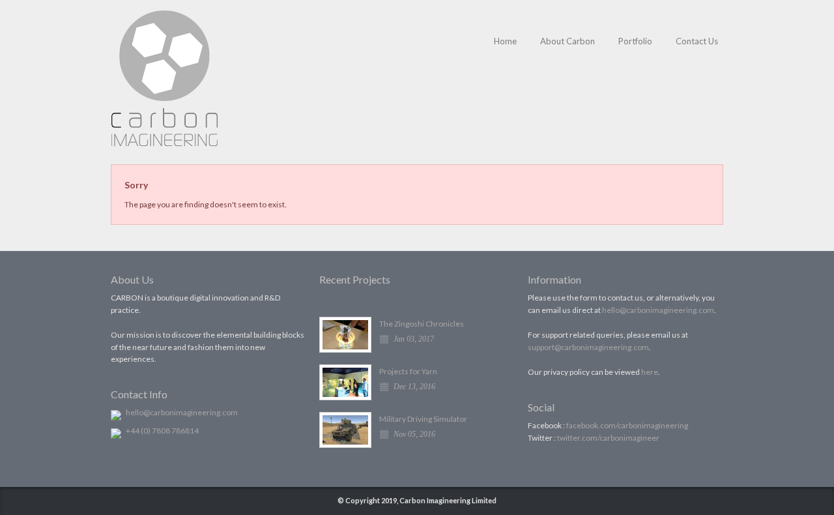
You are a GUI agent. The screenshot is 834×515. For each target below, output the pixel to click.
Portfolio (635, 41)
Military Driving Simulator (423, 419)
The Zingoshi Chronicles (421, 324)
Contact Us (697, 41)
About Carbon (567, 41)
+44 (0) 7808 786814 (162, 430)
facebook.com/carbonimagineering (627, 425)
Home (505, 41)
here (649, 372)
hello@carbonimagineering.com (182, 412)
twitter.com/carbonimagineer (608, 438)
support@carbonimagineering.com (588, 347)
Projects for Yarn (408, 371)
